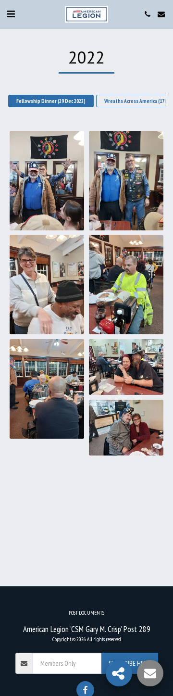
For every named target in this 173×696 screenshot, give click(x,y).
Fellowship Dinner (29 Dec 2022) (51, 101)
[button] (10, 14)
